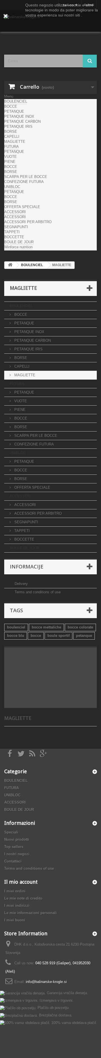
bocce (36, 635)
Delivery (20, 584)
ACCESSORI (15, 212)
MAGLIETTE (14, 141)
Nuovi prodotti (16, 839)
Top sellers (13, 847)
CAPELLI (11, 136)
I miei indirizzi (16, 905)
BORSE (10, 131)
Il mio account (21, 882)
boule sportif (58, 635)
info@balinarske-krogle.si (46, 982)
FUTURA (11, 146)
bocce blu (15, 635)
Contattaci (13, 861)
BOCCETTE (14, 237)
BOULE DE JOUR (19, 242)
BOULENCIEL (15, 101)
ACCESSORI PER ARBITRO (28, 222)
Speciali (11, 832)
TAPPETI (12, 232)
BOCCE (10, 106)
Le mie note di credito (23, 898)
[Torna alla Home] (10, 265)
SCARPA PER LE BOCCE (25, 177)
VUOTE (10, 157)
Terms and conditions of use (37, 592)
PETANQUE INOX (19, 116)
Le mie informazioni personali (30, 913)
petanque (84, 635)
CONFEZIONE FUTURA (24, 182)
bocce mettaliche (46, 627)
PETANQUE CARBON (22, 121)
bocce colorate (80, 627)
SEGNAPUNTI (16, 227)
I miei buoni (14, 920)
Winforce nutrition (18, 247)
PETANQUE (14, 111)
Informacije (26, 566)
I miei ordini (15, 891)
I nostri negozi (16, 854)
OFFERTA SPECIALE (22, 207)
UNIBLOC (12, 187)
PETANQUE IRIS (18, 126)
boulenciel (16, 627)
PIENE (9, 162)
